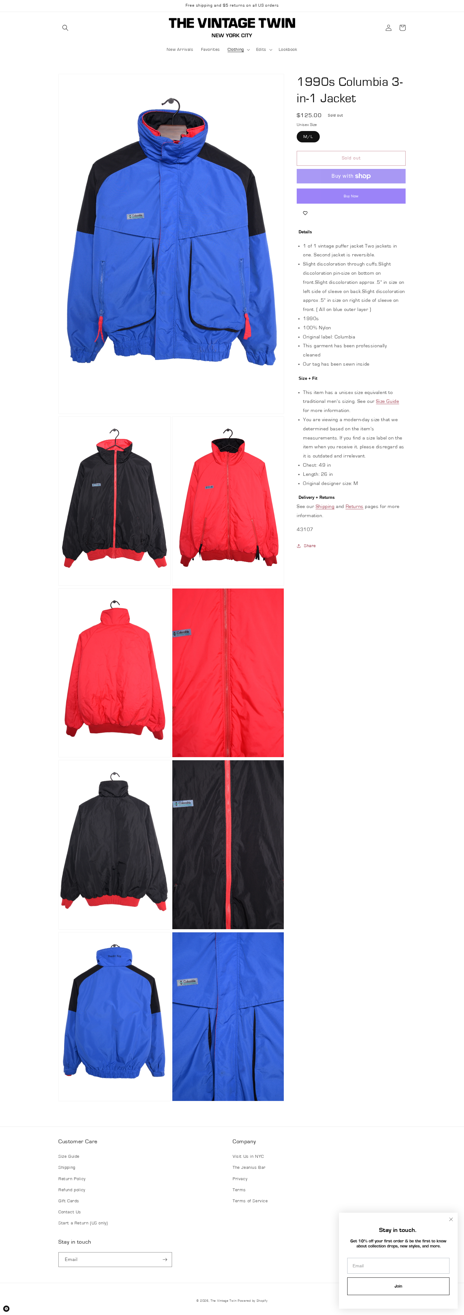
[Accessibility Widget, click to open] (6, 1309)
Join (398, 1286)
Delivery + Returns (317, 497)
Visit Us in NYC (248, 1156)
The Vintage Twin (223, 1300)
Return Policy (72, 1179)
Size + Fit (308, 378)
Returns (355, 506)
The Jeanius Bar (249, 1167)
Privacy (240, 1179)
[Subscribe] (165, 1259)
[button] (65, 28)
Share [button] (310, 546)
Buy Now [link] (351, 196)
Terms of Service (250, 1201)
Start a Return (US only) (83, 1223)
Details (305, 232)
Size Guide (387, 401)
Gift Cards (68, 1201)
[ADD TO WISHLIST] (305, 213)
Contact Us (69, 1212)
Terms (239, 1190)
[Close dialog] (451, 1219)
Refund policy (71, 1190)
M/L (308, 136)
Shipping (325, 506)
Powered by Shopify (253, 1300)
